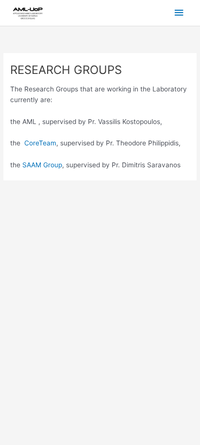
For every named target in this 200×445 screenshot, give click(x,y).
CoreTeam (40, 143)
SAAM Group (42, 165)
